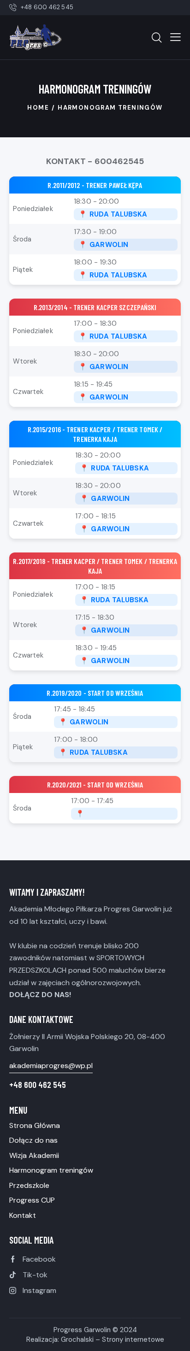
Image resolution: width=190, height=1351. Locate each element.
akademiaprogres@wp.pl (51, 1065)
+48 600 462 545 (37, 1084)
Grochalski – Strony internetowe (112, 1339)
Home (38, 108)
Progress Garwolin (82, 1329)
